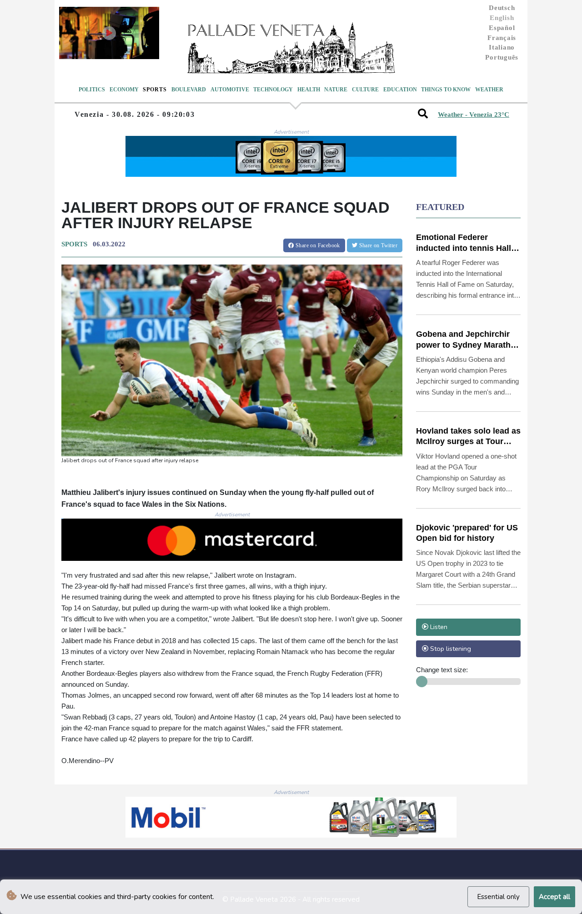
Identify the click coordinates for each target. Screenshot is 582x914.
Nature (335, 89)
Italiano (502, 47)
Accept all (554, 896)
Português (501, 57)
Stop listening (449, 648)
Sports (155, 89)
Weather (489, 89)
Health (308, 89)
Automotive (230, 89)
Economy (124, 89)
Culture (365, 89)
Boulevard (188, 89)
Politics (92, 89)
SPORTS (74, 244)
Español (502, 27)
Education (400, 89)
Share (317, 245)
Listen (437, 626)
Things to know (446, 89)
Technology (273, 89)
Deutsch (502, 7)
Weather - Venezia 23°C (473, 114)
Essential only (498, 896)
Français (501, 37)
